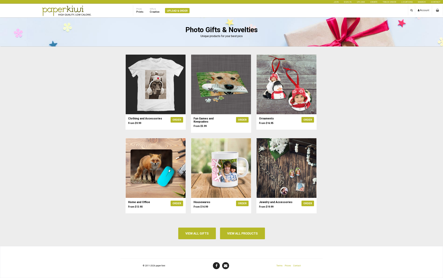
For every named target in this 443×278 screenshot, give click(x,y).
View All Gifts (197, 233)
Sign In (348, 2)
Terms (279, 265)
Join (336, 2)
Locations (407, 2)
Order (177, 119)
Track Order (389, 2)
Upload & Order (177, 10)
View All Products (242, 233)
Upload (361, 2)
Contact (435, 2)
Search (422, 2)
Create (374, 2)
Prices (288, 265)
